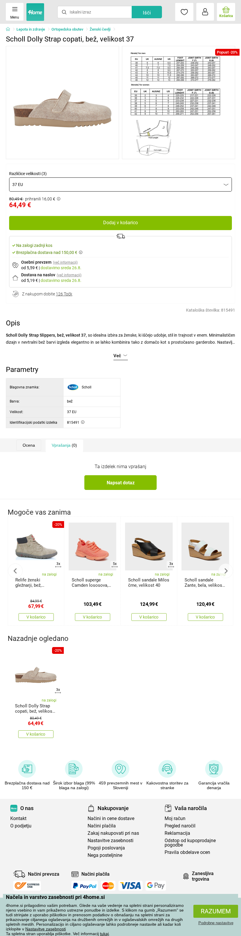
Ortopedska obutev (67, 29)
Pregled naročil (180, 826)
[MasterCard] (108, 886)
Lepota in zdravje (30, 29)
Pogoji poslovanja (106, 848)
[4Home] (10, 29)
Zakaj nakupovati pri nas (113, 833)
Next (225, 570)
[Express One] (27, 886)
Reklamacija (177, 833)
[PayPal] (84, 886)
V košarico (36, 617)
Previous (15, 570)
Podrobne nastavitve (215, 923)
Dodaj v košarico (120, 222)
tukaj (104, 933)
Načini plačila (102, 826)
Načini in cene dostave (111, 818)
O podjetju (20, 826)
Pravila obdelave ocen (187, 852)
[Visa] (130, 886)
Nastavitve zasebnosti (45, 929)
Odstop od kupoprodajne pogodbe (190, 842)
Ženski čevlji (100, 29)
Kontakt (18, 818)
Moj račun (175, 818)
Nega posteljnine (105, 855)
